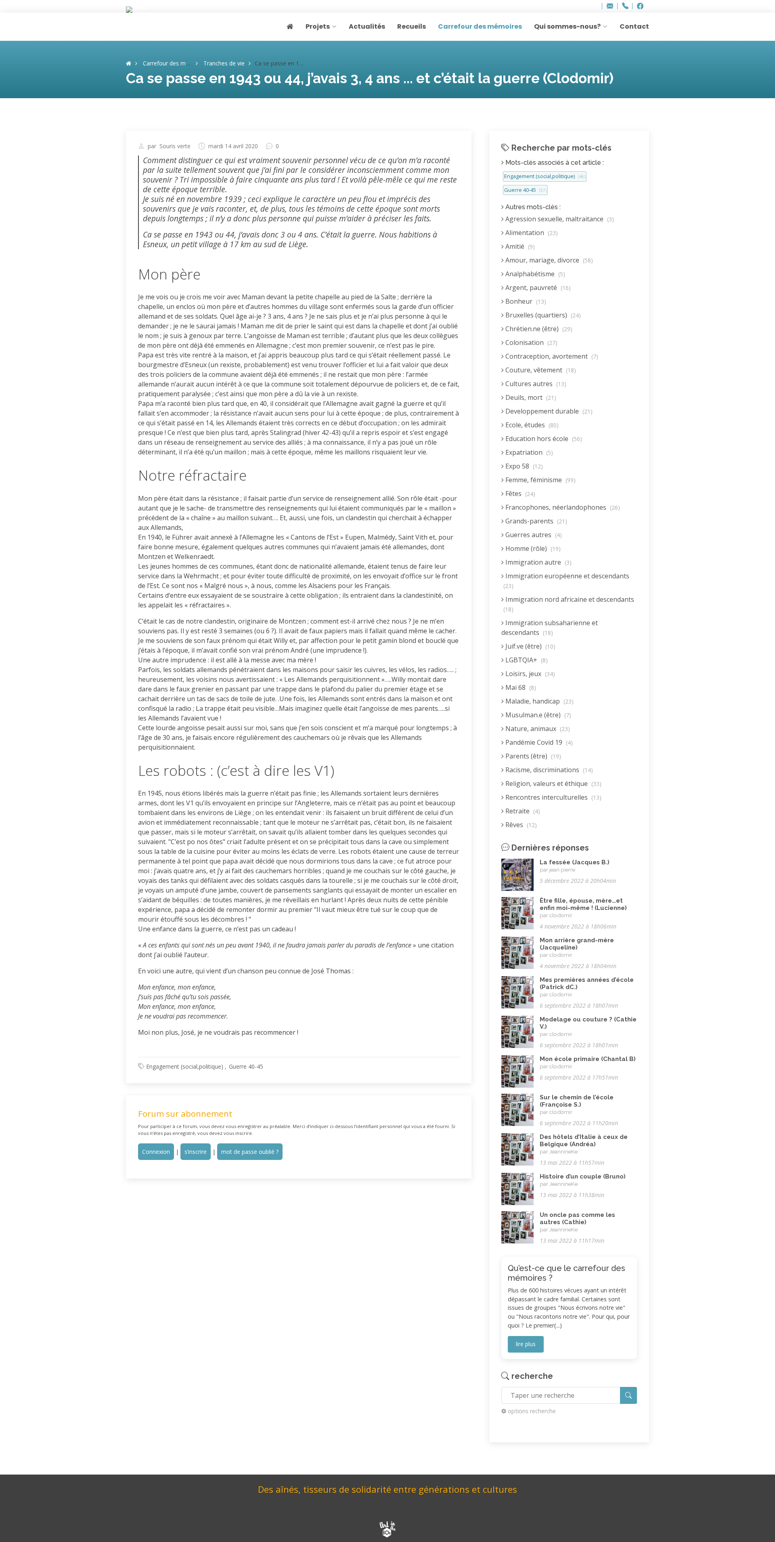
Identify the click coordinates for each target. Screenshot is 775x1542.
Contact (634, 26)
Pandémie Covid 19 (538, 742)
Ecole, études (531, 424)
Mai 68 (520, 687)
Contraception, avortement (551, 356)
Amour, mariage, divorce (548, 260)
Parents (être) (532, 756)
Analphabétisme (534, 273)
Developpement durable (548, 411)
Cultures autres (535, 383)
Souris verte (175, 146)
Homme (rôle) (532, 548)
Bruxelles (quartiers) (542, 315)
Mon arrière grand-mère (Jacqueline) (577, 944)
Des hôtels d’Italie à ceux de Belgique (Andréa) (584, 1140)
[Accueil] (128, 63)
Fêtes (519, 493)
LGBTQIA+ (526, 659)
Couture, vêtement (540, 370)
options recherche (532, 1411)
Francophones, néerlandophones (562, 507)
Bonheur (525, 301)
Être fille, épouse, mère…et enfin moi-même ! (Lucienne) (583, 904)
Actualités (367, 26)
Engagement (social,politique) (184, 1066)
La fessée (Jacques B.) (575, 862)
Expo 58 (523, 466)
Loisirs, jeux (529, 673)
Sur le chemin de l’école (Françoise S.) (577, 1101)
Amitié (519, 246)
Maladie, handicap (539, 701)
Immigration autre (538, 562)
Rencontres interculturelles (552, 797)
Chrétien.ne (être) (538, 328)
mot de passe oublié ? (250, 1151)
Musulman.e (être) (537, 714)
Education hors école (543, 438)
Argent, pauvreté (537, 287)
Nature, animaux (537, 728)
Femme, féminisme (540, 479)
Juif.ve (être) (529, 646)
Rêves (520, 824)
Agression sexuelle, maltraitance (559, 218)
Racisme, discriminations (548, 769)
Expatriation (528, 452)
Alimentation (531, 232)
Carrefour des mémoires (480, 26)
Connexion (156, 1151)
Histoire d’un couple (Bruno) (583, 1176)
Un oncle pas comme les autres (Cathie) (577, 1218)
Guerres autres (533, 534)
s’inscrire (195, 1151)
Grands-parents (535, 521)
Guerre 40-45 (246, 1066)
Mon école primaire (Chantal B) (588, 1059)
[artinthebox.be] (387, 1530)
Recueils (411, 26)
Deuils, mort (530, 397)
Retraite (522, 811)
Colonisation (530, 342)
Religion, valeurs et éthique (552, 783)
